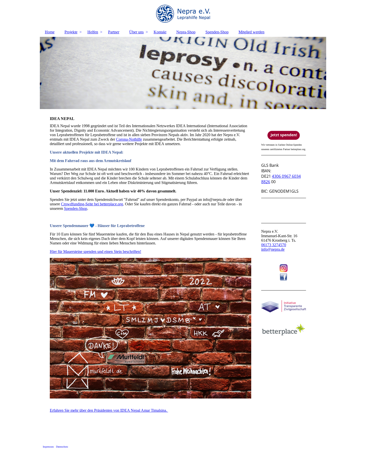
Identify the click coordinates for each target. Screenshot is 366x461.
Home (50, 32)
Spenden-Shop (217, 32)
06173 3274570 (273, 245)
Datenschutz (62, 446)
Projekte (70, 32)
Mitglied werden (251, 32)
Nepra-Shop (185, 32)
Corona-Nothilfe (129, 139)
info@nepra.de (273, 249)
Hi (52, 251)
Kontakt (160, 32)
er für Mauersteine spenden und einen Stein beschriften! (97, 251)
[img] (183, 13)
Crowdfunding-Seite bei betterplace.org (92, 204)
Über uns (136, 32)
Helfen (92, 32)
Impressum (48, 446)
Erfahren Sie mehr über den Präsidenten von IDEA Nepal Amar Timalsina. (109, 410)
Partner (113, 32)
